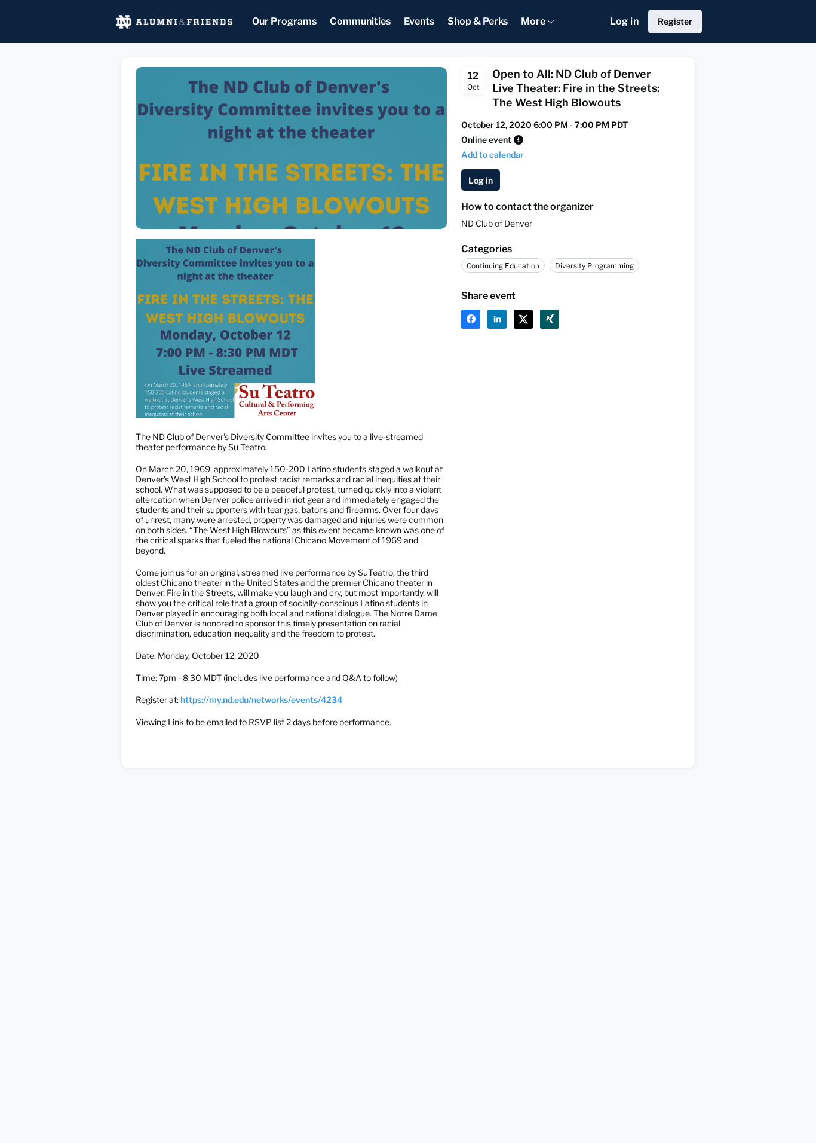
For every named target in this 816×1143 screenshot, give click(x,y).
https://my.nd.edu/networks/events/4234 (261, 700)
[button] (518, 140)
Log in (624, 21)
